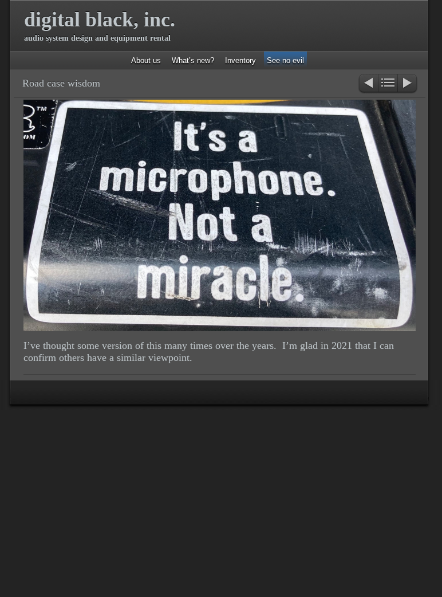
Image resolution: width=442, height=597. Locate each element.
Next (408, 84)
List (388, 84)
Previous (368, 84)
